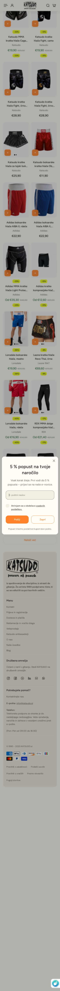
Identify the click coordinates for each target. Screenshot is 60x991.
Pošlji (17, 519)
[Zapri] (54, 461)
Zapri (43, 519)
